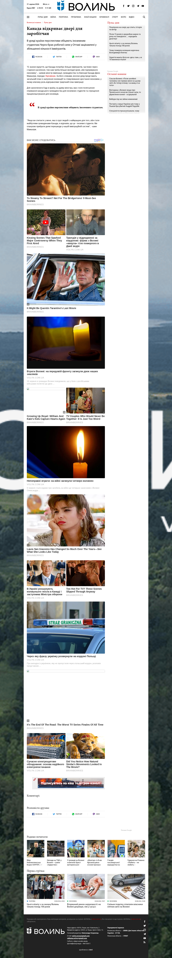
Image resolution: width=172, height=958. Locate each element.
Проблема (76, 17)
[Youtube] (143, 6)
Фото (123, 17)
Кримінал (104, 17)
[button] (46, 4)
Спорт (115, 17)
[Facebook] (123, 6)
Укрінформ (50, 76)
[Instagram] (133, 6)
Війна (53, 17)
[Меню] (28, 17)
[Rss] (144, 942)
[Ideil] (86, 950)
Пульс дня (43, 17)
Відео (131, 17)
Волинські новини (34, 23)
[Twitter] (128, 6)
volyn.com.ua (96, 919)
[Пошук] (144, 17)
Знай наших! (90, 17)
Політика (63, 17)
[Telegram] (138, 6)
